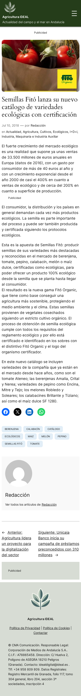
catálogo (54, 429)
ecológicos (12, 436)
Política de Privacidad (25, 628)
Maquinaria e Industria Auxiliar (37, 136)
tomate (35, 443)
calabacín (33, 429)
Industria (8, 136)
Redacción (38, 125)
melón (45, 436)
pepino (62, 436)
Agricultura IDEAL (15, 17)
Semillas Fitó (13, 443)
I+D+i (73, 131)
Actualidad (13, 131)
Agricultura (30, 131)
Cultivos (45, 131)
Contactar (40, 633)
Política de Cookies (56, 628)
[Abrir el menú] (74, 13)
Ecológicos (60, 131)
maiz (31, 436)
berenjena (12, 429)
